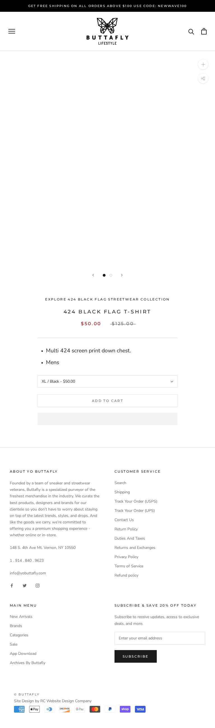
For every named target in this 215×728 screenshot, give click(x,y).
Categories (19, 635)
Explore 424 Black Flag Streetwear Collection (107, 299)
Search (120, 483)
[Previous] (93, 275)
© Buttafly (26, 694)
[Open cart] (204, 31)
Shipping (122, 492)
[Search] (191, 31)
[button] (107, 419)
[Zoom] (203, 64)
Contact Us (124, 520)
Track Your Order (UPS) (134, 510)
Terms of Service (128, 566)
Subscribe (136, 656)
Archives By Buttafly (27, 662)
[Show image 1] (104, 275)
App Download (23, 653)
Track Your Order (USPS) (135, 501)
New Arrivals (21, 616)
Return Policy (126, 529)
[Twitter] (25, 585)
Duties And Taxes (129, 538)
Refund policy (126, 575)
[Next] (122, 275)
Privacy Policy (126, 557)
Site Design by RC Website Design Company (53, 701)
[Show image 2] (110, 275)
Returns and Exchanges (134, 547)
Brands (16, 625)
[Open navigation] (11, 31)
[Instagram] (37, 585)
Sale (13, 644)
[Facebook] (12, 585)
